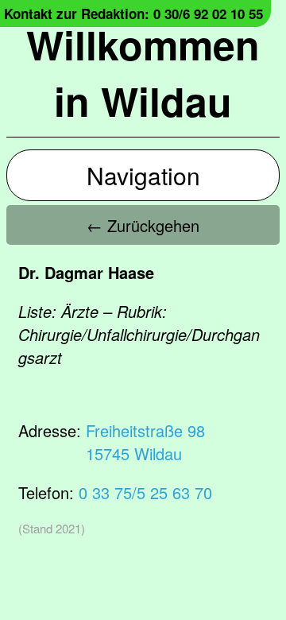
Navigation (143, 175)
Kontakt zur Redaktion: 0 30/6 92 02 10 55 (133, 13)
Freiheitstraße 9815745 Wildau (145, 442)
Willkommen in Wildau (143, 72)
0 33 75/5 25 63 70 (145, 492)
